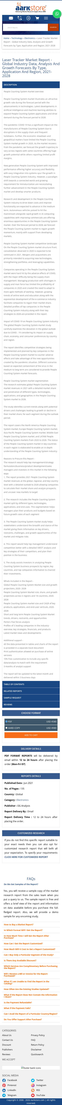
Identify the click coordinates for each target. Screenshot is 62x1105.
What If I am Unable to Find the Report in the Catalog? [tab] (26, 982)
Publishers (7, 1049)
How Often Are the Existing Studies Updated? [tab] (26, 989)
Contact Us (7, 1039)
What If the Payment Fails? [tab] (17, 1008)
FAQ (33, 1039)
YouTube (40, 1095)
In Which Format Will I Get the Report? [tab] (23, 930)
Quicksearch (37, 1054)
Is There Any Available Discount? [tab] (20, 960)
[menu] (29, 18)
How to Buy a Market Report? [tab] (18, 924)
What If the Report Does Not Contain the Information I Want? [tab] (30, 995)
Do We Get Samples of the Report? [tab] (21, 884)
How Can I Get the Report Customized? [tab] (23, 943)
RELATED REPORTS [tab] (13, 691)
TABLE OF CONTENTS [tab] (14, 684)
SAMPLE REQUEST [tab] (12, 697)
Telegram (11, 1095)
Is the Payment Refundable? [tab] (18, 1002)
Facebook (11, 1080)
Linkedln (11, 1090)
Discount (6, 1044)
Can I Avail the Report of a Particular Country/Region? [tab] (31, 1013)
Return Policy (37, 1044)
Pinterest (11, 1085)
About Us (6, 1035)
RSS (37, 1090)
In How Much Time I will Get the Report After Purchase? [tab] (26, 936)
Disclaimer (36, 1049)
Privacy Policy (38, 1035)
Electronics (30, 38)
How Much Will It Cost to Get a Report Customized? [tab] (29, 949)
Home (6, 38)
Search (53, 27)
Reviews (6, 1054)
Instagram (40, 1085)
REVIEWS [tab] (8, 704)
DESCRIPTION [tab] (10, 84)
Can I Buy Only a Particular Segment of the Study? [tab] (29, 954)
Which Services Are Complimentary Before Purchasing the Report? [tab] (31, 967)
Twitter (39, 1080)
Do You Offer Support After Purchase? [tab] (23, 1019)
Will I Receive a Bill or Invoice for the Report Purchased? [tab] (26, 974)
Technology (17, 38)
